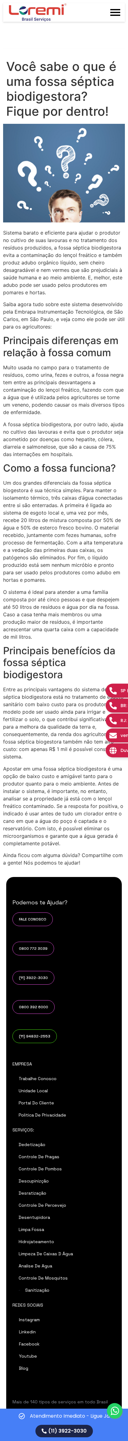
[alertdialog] (64, 1425)
